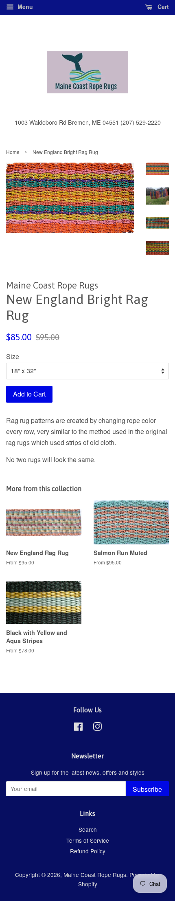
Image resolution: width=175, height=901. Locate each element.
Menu (24, 6)
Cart (162, 6)
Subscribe (147, 789)
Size (12, 356)
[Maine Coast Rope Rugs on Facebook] (78, 728)
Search (88, 829)
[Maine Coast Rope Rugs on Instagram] (97, 728)
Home (13, 151)
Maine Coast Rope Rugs (94, 874)
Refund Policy (87, 851)
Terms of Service (87, 840)
